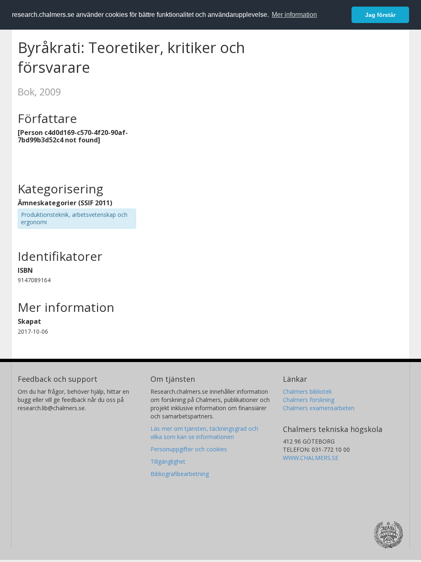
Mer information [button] (294, 14)
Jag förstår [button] (380, 15)
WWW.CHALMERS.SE (310, 458)
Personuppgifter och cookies (188, 449)
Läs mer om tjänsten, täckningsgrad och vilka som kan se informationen (204, 433)
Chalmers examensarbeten (318, 408)
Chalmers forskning (308, 400)
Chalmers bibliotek (307, 391)
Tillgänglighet (167, 461)
